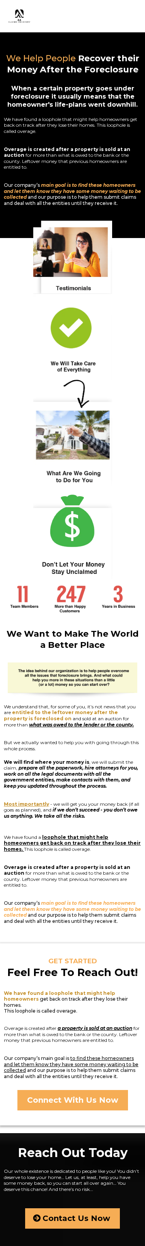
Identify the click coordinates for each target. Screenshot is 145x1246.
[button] (138, 16)
